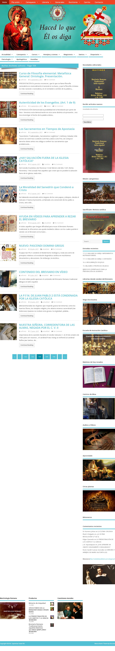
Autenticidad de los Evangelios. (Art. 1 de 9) (47, 102)
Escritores (73, 2)
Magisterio (68, 54)
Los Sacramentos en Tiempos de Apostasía (47, 129)
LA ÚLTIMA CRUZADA (105, 534)
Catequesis (31, 2)
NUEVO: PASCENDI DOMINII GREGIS (41, 245)
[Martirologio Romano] (12, 611)
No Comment (50, 80)
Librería (45, 2)
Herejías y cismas (50, 54)
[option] (99, 152)
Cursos (34, 54)
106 (54, 357)
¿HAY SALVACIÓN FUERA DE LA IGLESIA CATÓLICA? (44, 159)
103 (32, 357)
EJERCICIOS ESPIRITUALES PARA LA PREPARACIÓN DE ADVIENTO (95, 273)
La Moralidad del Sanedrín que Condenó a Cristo (46, 188)
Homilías (34, 59)
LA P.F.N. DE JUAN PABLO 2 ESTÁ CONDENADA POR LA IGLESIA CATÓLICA (48, 297)
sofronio (21, 65)
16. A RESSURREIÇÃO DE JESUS (93, 265)
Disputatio (95, 54)
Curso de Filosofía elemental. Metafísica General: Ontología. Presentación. (45, 74)
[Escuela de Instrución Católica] (99, 358)
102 (25, 357)
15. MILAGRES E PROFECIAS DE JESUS (96, 269)
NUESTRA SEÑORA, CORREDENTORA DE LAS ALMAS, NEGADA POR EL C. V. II (47, 326)
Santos (81, 54)
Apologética (22, 59)
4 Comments (56, 275)
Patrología (6, 59)
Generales (59, 2)
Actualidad (6, 54)
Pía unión (15, 2)
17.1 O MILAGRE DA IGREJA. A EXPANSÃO (97, 262)
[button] (86, 152)
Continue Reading (27, 93)
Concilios (47, 164)
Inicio (4, 2)
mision (48, 106)
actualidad (47, 223)
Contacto (99, 2)
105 (46, 357)
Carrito (87, 2)
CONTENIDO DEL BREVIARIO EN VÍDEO (43, 272)
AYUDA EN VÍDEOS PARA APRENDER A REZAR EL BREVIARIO (47, 217)
